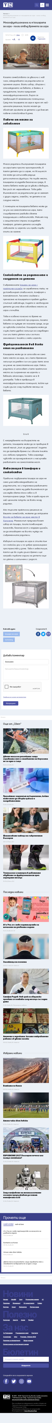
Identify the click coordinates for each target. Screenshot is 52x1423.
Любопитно (23, 1307)
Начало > (6, 14)
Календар (6, 1320)
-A (19, 39)
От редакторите (29, 1303)
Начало (5, 1299)
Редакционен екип (22, 1333)
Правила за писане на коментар (14, 697)
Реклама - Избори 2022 (28, 1337)
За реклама (7, 1337)
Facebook (6, 1381)
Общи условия (28, 1340)
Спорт (14, 1307)
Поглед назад (34, 1307)
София (39, 1303)
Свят (20, 1299)
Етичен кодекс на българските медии (16, 1344)
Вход (42, 5)
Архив (23, 1320)
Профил (31, 1320)
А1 (43, 1299)
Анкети (15, 1320)
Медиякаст (16, 1303)
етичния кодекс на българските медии (25, 1399)
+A (13, 39)
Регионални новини (32, 1299)
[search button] (37, 5)
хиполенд (9, 640)
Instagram (21, 1381)
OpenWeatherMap (30, 1411)
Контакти (35, 1333)
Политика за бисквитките (11, 1340)
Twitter (14, 1381)
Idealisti (13, 1299)
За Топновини (7, 1333)
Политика (6, 1303)
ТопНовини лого (8, 5)
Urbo (15, 1337)
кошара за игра (11, 634)
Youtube (29, 1381)
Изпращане (11, 703)
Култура (6, 1307)
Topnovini (6, 1397)
